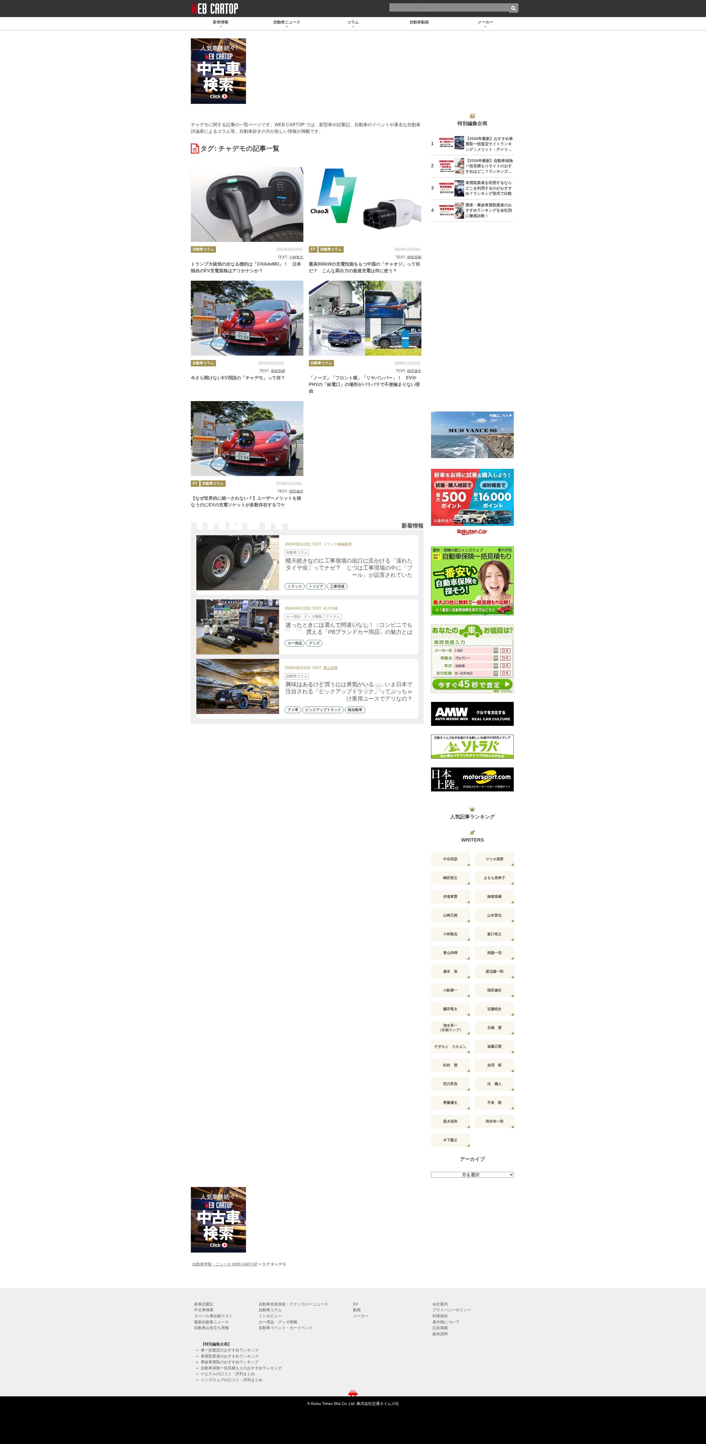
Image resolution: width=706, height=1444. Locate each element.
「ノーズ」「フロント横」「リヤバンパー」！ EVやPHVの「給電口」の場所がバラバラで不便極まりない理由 (364, 384)
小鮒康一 (450, 990)
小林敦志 (296, 257)
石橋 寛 (494, 1028)
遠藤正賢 (494, 1046)
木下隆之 (450, 1140)
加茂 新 (494, 1065)
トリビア (316, 586)
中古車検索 (203, 1310)
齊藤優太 (450, 1102)
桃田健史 (414, 371)
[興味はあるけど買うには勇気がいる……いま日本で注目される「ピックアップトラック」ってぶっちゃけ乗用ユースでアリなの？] (237, 686)
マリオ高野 (495, 859)
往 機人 (494, 1084)
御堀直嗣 (414, 257)
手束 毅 (494, 1102)
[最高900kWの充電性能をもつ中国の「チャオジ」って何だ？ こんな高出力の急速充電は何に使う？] (365, 204)
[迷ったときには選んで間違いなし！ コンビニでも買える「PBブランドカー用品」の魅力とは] (237, 627)
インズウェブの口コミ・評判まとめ (232, 1380)
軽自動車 (355, 710)
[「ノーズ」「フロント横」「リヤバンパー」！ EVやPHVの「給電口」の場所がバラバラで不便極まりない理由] (365, 318)
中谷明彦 (450, 859)
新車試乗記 (203, 1304)
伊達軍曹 (450, 896)
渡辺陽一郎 (495, 971)
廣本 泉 (450, 971)
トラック (295, 586)
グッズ (314, 643)
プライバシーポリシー (451, 1310)
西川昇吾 (450, 1084)
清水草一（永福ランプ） (450, 1027)
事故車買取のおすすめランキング (230, 1362)
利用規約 (440, 1316)
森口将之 (494, 934)
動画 (357, 1310)
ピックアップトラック (323, 710)
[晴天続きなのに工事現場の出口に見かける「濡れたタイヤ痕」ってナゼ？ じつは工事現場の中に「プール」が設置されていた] (237, 562)
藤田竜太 (450, 1009)
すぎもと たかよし (450, 1046)
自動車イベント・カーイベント (286, 1328)
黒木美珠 (450, 1121)
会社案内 (440, 1304)
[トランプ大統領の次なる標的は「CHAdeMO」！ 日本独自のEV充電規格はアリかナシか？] (247, 204)
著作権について (445, 1322)
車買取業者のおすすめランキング (230, 1356)
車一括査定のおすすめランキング (230, 1350)
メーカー (360, 1316)
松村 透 (450, 1065)
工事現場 (337, 586)
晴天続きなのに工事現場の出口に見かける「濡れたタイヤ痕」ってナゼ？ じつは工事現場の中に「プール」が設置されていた (349, 568)
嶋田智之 (450, 878)
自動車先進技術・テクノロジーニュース (293, 1304)
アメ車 (293, 710)
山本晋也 (494, 915)
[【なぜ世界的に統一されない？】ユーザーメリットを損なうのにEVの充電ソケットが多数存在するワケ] (247, 438)
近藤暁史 (494, 1009)
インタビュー (270, 1316)
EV (313, 249)
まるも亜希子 (494, 878)
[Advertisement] (472, 320)
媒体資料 (440, 1334)
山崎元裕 (450, 915)
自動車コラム (203, 249)
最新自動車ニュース (211, 1322)
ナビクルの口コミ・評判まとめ (228, 1374)
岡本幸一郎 (495, 1121)
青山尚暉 (330, 668)
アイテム (333, 617)
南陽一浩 (494, 953)
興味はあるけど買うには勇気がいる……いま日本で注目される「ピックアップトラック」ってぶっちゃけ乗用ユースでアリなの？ (349, 691)
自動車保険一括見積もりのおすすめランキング (241, 1368)
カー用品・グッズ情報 (304, 617)
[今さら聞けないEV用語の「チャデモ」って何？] (247, 318)
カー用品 (295, 643)
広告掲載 (440, 1328)
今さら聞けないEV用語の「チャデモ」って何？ (238, 377)
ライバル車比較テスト (213, 1316)
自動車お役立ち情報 (211, 1328)
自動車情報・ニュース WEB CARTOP (225, 1264)
